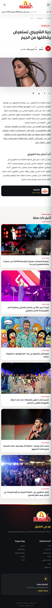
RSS (23, 560)
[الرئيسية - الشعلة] (26, 4)
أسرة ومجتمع (47, 553)
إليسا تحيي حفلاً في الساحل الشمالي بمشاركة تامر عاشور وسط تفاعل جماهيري (28, 309)
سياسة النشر (21, 549)
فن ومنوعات (39, 18)
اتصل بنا (22, 556)
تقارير (49, 563)
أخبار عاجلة (48, 549)
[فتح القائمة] (48, 4)
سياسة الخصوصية (20, 553)
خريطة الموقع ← (42, 590)
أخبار (49, 545)
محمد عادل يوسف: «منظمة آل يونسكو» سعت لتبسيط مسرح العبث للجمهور (26, 447)
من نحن (22, 545)
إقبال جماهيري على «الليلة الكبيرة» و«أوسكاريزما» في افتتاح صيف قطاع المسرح (26, 493)
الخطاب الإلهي (46, 560)
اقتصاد (49, 556)
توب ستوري (47, 567)
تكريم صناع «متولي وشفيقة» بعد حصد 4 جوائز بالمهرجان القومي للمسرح (30, 401)
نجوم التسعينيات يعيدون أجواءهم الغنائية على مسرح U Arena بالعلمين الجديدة (26, 263)
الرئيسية (49, 18)
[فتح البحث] (4, 4)
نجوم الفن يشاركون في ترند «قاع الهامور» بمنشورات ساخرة (27, 355)
